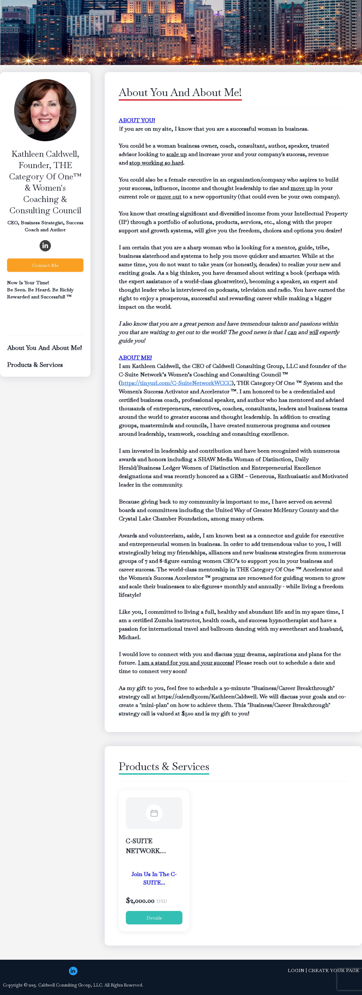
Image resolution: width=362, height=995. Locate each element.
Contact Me (45, 265)
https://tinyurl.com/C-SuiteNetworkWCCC (176, 383)
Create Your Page (333, 970)
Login (296, 970)
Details (154, 917)
